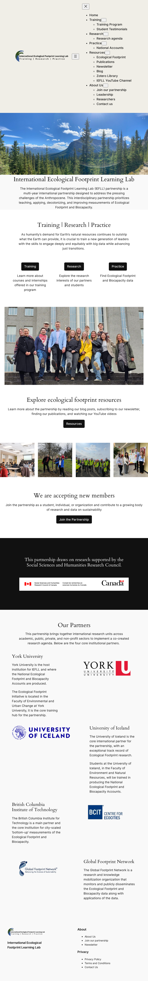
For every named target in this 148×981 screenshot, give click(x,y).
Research (74, 266)
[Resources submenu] (107, 53)
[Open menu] (75, 57)
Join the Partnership (74, 519)
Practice (118, 266)
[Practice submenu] (104, 43)
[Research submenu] (105, 34)
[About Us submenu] (105, 85)
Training (30, 266)
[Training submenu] (103, 20)
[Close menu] (85, 7)
